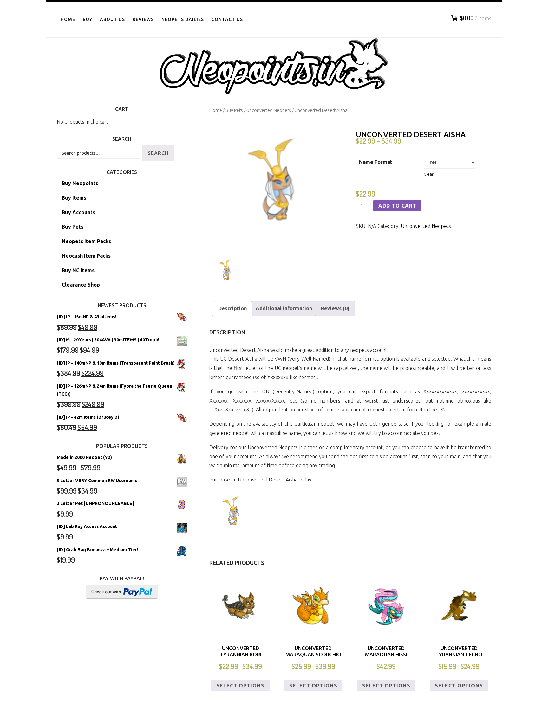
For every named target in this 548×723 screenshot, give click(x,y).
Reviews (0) (335, 308)
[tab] (232, 308)
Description (232, 308)
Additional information (284, 308)
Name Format (375, 162)
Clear (429, 174)
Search (158, 153)
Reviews (143, 19)
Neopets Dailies (182, 19)
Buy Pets (234, 110)
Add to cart (397, 206)
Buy (87, 19)
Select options (240, 685)
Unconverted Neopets (268, 110)
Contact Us (227, 19)
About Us (112, 19)
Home (68, 19)
